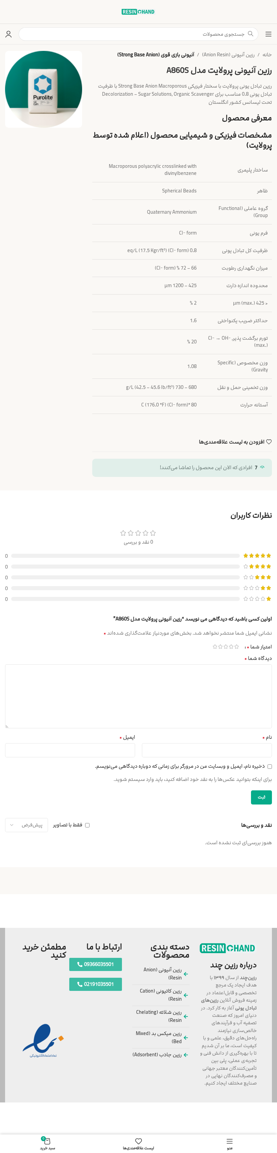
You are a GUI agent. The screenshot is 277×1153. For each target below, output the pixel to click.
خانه (267, 55)
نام (267, 737)
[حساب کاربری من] (8, 34)
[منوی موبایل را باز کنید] (268, 34)
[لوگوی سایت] (138, 12)
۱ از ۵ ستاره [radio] (237, 646)
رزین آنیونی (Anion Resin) (228, 55)
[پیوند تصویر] (228, 948)
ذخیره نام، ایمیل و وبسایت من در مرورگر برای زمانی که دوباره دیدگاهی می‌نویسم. (180, 766)
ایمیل (127, 737)
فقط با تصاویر (67, 825)
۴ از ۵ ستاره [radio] (220, 646)
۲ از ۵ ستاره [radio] (231, 646)
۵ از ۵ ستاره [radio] (215, 646)
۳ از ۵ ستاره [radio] (226, 646)
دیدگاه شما (258, 658)
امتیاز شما (259, 646)
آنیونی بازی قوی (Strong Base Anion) (155, 55)
